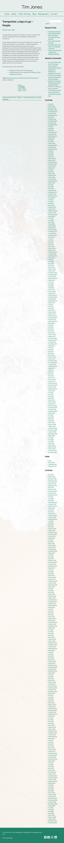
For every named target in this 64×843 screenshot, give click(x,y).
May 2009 (51, 418)
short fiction (32, 78)
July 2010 (50, 392)
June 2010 (51, 394)
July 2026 (50, 104)
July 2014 (50, 304)
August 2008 (51, 435)
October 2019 (52, 194)
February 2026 (52, 107)
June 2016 (51, 261)
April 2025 (51, 117)
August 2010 (51, 390)
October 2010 (52, 387)
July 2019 (50, 199)
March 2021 (51, 173)
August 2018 (51, 216)
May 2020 (51, 186)
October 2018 (52, 212)
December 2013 (52, 315)
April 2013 (51, 330)
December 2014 (52, 295)
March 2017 (51, 246)
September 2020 (52, 181)
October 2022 (52, 147)
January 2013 (51, 336)
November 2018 (52, 210)
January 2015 (51, 293)
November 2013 (52, 317)
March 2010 (51, 400)
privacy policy (9, 838)
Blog (34, 14)
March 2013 (51, 332)
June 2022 (51, 152)
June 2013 (51, 327)
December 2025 (52, 109)
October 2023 (52, 134)
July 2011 (50, 370)
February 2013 (52, 334)
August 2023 (51, 137)
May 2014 (51, 308)
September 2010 (52, 388)
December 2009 (52, 405)
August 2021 (51, 167)
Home (7, 14)
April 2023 (51, 141)
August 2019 (51, 197)
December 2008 (52, 428)
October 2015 (52, 276)
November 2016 (52, 252)
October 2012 (52, 342)
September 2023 (52, 136)
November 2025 (52, 111)
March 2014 (51, 310)
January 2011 (51, 381)
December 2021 (52, 162)
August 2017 (51, 237)
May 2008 (51, 441)
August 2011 (51, 368)
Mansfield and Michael (54, 31)
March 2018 (51, 224)
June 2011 (51, 372)
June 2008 (51, 439)
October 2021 (52, 166)
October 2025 (52, 113)
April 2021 (51, 171)
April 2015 (51, 287)
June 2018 (51, 220)
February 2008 (52, 446)
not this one (20, 59)
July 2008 (50, 437)
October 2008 (52, 431)
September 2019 (52, 195)
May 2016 (51, 263)
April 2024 (51, 130)
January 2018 (51, 227)
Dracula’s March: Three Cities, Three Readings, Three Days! (54, 46)
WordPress (27, 832)
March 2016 (51, 267)
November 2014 (52, 297)
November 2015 (52, 274)
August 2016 (51, 257)
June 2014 (51, 306)
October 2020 (52, 179)
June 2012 (51, 349)
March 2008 (51, 445)
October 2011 (52, 364)
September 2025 (52, 115)
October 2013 (52, 319)
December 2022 (52, 145)
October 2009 (52, 409)
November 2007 (52, 452)
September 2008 (52, 433)
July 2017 (50, 239)
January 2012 (51, 358)
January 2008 (51, 448)
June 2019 (51, 201)
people (26, 78)
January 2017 (51, 250)
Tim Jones (32, 7)
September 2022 (52, 149)
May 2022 (51, 154)
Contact (54, 14)
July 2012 (50, 347)
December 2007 (52, 450)
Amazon (30, 70)
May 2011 (51, 373)
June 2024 (51, 128)
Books (14, 14)
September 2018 (52, 214)
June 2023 (51, 139)
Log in (49, 460)
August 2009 (51, 413)
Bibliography (43, 14)
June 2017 (51, 240)
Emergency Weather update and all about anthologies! (54, 77)
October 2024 (52, 122)
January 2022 (51, 160)
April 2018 (51, 222)
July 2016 (50, 259)
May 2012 (51, 351)
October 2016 (52, 254)
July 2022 (50, 151)
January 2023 (51, 143)
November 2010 (52, 385)
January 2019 (51, 209)
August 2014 (51, 302)
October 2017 (52, 233)
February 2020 (52, 190)
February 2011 (52, 379)
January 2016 (51, 270)
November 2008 (52, 430)
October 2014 (52, 298)
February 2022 (52, 158)
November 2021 (52, 164)
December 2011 (52, 360)
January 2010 (51, 403)
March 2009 (51, 422)
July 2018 (50, 218)
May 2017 (51, 242)
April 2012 (51, 353)
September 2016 (52, 255)
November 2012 (52, 340)
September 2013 (52, 321)
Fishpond (33, 72)
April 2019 (51, 203)
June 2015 (51, 284)
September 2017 (52, 235)
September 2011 (52, 366)
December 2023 (52, 132)
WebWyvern (19, 832)
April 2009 (51, 420)
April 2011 (51, 375)
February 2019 (52, 207)
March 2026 (51, 106)
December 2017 (52, 229)
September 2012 (52, 343)
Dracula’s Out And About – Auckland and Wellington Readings (55, 52)
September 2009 (52, 411)
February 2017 (52, 248)
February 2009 (52, 424)
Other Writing (24, 14)
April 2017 (51, 244)
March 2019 (51, 205)
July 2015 (50, 282)
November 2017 (52, 231)
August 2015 (51, 280)
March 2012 (51, 355)
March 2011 (51, 377)
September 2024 (52, 124)
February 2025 (52, 119)
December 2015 (52, 272)
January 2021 (51, 177)
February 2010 (52, 401)
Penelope (50, 81)
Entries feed (51, 462)
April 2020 (51, 188)
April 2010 (51, 398)
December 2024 (52, 121)
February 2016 (52, 269)
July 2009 (50, 415)
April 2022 (51, 156)
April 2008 (51, 443)
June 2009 (51, 416)
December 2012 (52, 338)
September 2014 (52, 300)
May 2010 (51, 396)
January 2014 (51, 313)
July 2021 (50, 169)
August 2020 (51, 182)
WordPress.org (52, 466)
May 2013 (51, 328)
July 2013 (50, 325)
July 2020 (50, 184)
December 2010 (52, 383)
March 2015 (51, 289)
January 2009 (51, 426)
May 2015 (51, 285)
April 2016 (51, 265)
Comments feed (52, 464)
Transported (9, 79)
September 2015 (52, 278)
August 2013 (51, 323)
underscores (36, 832)
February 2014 (52, 312)
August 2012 (51, 345)
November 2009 (52, 407)
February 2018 (52, 225)
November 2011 (52, 362)
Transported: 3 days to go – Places (32, 97)
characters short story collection (15, 78)
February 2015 (52, 291)
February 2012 (52, 357)
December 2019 (52, 192)
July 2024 (50, 126)
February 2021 (52, 175)
